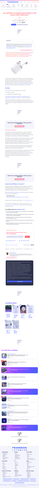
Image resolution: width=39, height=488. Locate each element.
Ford (3, 464)
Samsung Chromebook (31, 459)
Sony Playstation (18, 458)
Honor (28, 456)
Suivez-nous (14, 24)
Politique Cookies (21, 484)
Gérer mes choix (19, 283)
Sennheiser (29, 467)
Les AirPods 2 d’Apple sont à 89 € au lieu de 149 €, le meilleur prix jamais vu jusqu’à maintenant (16, 332)
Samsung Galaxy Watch (7, 476)
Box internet (33, 480)
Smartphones (5, 452)
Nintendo (16, 456)
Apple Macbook (29, 454)
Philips (16, 464)
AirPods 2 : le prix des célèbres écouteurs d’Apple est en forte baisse (23, 316)
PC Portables (29, 452)
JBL (27, 464)
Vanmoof (28, 477)
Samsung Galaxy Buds (31, 466)
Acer (28, 453)
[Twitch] (22, 450)
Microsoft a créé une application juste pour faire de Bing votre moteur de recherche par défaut (18, 420)
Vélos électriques (30, 470)
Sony (16, 466)
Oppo (4, 456)
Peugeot (4, 466)
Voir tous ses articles (11, 257)
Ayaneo (16, 454)
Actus (21, 1)
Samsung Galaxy (5, 457)
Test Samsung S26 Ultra (19, 482)
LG (15, 463)
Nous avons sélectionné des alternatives (13, 192)
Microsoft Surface (30, 458)
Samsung (16, 465)
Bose (28, 463)
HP (27, 457)
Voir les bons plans (26, 50)
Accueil (2, 9)
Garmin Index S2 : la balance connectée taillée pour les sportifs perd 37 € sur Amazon (16, 362)
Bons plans (33, 1)
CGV (38, 484)
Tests (25, 1)
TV (14, 461)
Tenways (28, 476)
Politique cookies (12, 279)
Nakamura (29, 475)
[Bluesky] (26, 450)
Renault (4, 467)
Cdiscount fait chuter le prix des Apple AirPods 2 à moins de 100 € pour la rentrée (8, 332)
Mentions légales (3, 484)
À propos (10, 484)
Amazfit (4, 472)
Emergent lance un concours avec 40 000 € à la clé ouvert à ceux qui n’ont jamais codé (8, 316)
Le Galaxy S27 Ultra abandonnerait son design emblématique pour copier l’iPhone (18, 405)
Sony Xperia (5, 458)
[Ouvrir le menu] (1, 2)
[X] (13, 450)
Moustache (29, 474)
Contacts (15, 484)
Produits (8, 368)
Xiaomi (4, 459)
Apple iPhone (5, 453)
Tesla (3, 468)
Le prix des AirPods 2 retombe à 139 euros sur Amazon (30, 316)
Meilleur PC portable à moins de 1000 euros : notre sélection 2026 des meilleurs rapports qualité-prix (17, 391)
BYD (3, 463)
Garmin (4, 474)
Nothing (28, 465)
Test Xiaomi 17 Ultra (7, 480)
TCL (15, 467)
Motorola (4, 455)
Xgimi (16, 468)
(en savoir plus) (26, 272)
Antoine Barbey (13, 252)
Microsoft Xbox (17, 455)
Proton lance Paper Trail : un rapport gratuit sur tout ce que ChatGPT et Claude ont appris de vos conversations (17, 355)
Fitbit (4, 473)
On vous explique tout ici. (27, 200)
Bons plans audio (12, 9)
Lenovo (28, 455)
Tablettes (16, 470)
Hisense (16, 462)
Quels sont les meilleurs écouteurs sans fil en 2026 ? (17, 197)
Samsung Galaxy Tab (18, 475)
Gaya (28, 473)
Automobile (4, 461)
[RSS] (18, 450)
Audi (3, 462)
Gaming (16, 452)
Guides (28, 1)
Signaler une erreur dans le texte (11, 244)
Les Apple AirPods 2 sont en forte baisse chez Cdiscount (16, 316)
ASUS (16, 453)
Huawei (4, 475)
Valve (16, 459)
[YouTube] (20, 450)
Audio (27, 461)
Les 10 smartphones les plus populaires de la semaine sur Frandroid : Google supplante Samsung (17, 427)
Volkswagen (5, 469)
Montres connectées (6, 470)
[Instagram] (14, 450)
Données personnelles (31, 484)
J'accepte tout (20, 281)
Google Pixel (5, 454)
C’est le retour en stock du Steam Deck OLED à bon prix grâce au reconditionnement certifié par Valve (18, 398)
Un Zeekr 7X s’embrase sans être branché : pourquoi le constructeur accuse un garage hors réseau (16, 384)
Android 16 (14, 480)
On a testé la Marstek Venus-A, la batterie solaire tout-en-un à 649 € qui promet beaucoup (18, 370)
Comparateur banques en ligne (23, 480)
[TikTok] (24, 450)
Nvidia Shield (17, 457)
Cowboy (28, 472)
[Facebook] (16, 450)
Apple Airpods (29, 462)
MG (3, 465)
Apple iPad (17, 472)
